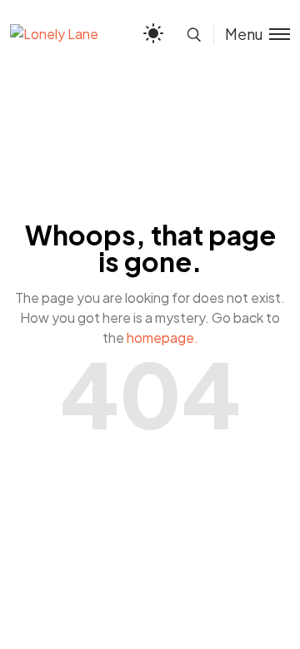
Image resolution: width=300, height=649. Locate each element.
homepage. (162, 337)
